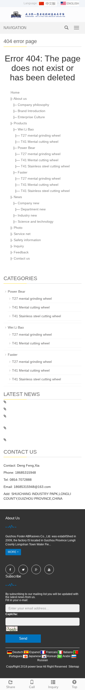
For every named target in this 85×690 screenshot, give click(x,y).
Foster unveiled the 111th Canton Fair (34, 440)
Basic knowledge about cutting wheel (33, 409)
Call (32, 687)
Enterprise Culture (31, 117)
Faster (22, 172)
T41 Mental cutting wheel (39, 141)
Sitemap (73, 666)
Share (10, 687)
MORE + (13, 552)
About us (20, 98)
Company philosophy (33, 105)
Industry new (27, 215)
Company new (28, 203)
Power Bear (26, 148)
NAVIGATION (15, 28)
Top (74, 687)
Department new (33, 209)
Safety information (27, 240)
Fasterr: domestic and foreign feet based (36, 402)
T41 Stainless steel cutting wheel (45, 166)
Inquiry (19, 246)
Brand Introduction (31, 111)
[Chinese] (47, 3)
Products (20, 123)
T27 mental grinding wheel (40, 135)
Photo (18, 228)
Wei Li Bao (26, 129)
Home (15, 92)
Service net (22, 234)
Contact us (22, 258)
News (18, 197)
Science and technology (35, 221)
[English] (70, 3)
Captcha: (11, 614)
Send (23, 638)
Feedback (21, 252)
